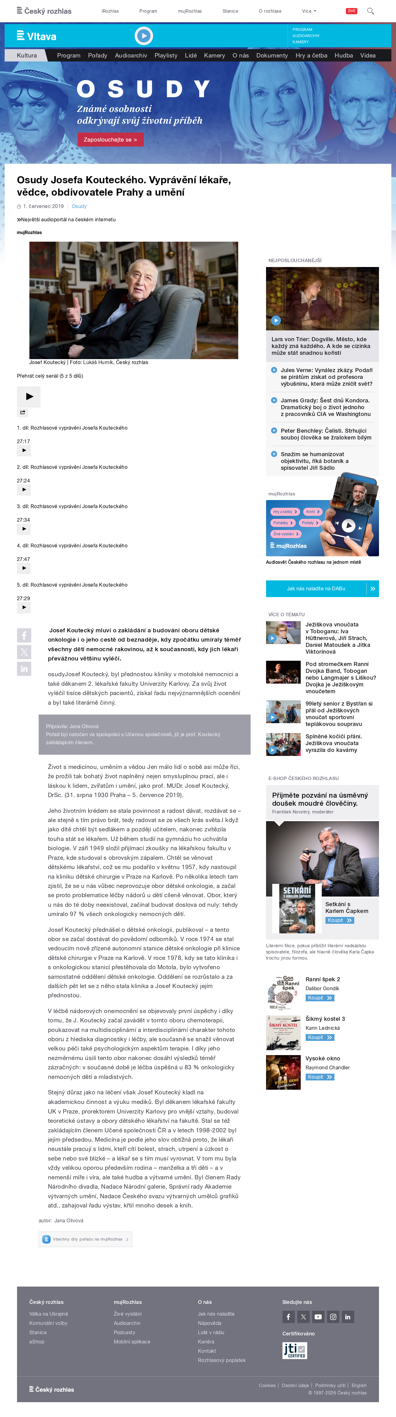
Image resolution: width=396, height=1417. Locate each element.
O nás (241, 55)
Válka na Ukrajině (48, 1314)
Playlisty (166, 55)
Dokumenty (272, 55)
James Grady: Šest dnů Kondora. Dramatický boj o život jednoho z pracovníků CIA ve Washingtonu (326, 407)
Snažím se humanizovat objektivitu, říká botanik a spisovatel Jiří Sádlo (315, 461)
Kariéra (206, 1342)
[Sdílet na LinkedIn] (24, 669)
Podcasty (125, 1332)
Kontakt (207, 1351)
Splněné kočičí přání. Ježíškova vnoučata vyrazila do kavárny (334, 743)
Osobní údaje (295, 1385)
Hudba (344, 55)
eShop (36, 1342)
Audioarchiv (306, 36)
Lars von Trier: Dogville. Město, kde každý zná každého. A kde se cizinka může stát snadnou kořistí (321, 346)
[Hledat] (370, 11)
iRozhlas (110, 11)
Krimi (310, 512)
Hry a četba (311, 55)
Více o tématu (287, 614)
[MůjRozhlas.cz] (29, 233)
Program (148, 11)
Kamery (301, 42)
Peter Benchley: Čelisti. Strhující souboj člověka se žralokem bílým (326, 434)
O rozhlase (270, 11)
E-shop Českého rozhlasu (304, 778)
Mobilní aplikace (132, 1342)
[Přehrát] (29, 397)
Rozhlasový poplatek (222, 1360)
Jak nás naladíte (216, 1314)
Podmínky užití (330, 1385)
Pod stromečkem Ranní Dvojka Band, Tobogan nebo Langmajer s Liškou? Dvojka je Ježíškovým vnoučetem (341, 677)
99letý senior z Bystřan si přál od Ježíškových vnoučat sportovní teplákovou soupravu (339, 713)
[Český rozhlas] (44, 11)
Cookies (267, 1385)
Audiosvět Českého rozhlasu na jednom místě (313, 562)
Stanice (230, 11)
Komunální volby (48, 1323)
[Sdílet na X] (24, 652)
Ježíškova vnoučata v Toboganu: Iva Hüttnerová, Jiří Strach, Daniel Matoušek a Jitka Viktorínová (338, 638)
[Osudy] (198, 113)
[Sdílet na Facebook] (24, 635)
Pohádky (280, 523)
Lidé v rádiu (211, 1332)
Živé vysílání (283, 534)
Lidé (191, 55)
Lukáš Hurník (98, 362)
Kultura (27, 55)
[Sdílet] (22, 412)
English (359, 1385)
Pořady (98, 55)
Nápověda (210, 1323)
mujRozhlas (190, 11)
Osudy (79, 206)
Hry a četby (282, 512)
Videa (368, 55)
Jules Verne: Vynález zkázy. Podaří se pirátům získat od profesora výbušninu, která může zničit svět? (327, 377)
